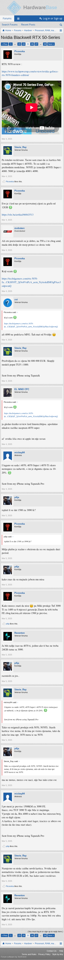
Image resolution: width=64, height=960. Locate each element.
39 (45, 44)
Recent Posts (28, 24)
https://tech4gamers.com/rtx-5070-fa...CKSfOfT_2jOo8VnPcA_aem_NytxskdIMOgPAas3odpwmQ (31, 282)
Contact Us (52, 951)
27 (36, 44)
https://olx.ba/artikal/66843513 (17, 214)
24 (24, 44)
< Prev (4, 44)
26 (32, 44)
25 (28, 44)
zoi (16, 299)
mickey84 (19, 452)
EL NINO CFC (21, 389)
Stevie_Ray (20, 147)
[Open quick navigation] (60, 30)
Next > (51, 44)
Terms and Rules (29, 954)
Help (61, 951)
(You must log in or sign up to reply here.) (45, 931)
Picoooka (19, 51)
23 (19, 44)
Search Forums (10, 24)
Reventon (19, 633)
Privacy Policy (44, 954)
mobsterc (19, 228)
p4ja (16, 497)
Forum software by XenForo (13, 957)
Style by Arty (57, 954)
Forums (7, 18)
